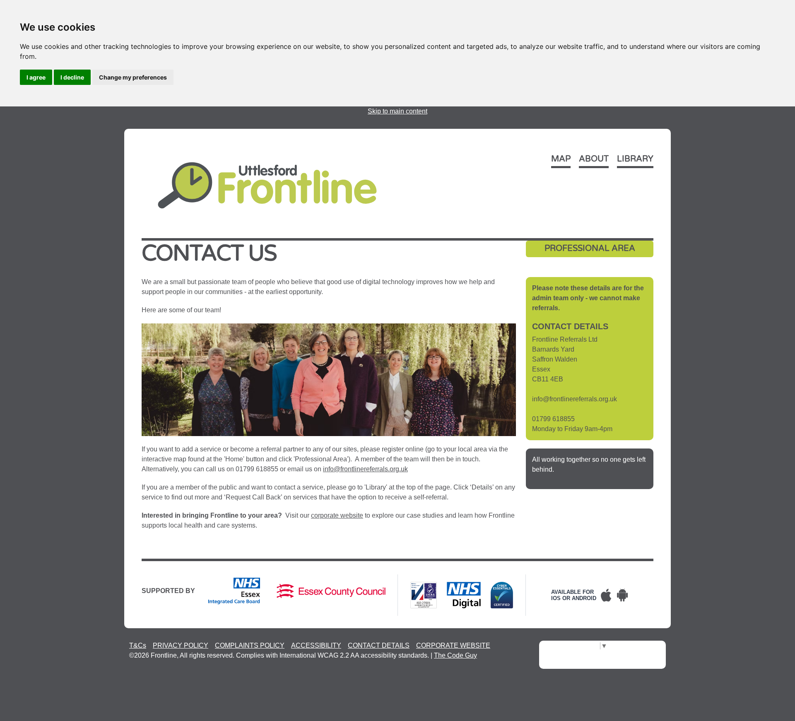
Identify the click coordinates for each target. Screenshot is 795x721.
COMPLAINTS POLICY (249, 645)
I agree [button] (36, 77)
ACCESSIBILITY (316, 645)
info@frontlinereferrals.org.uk (365, 469)
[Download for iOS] (606, 595)
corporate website (337, 515)
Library (635, 159)
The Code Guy (455, 655)
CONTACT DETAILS (379, 645)
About (594, 159)
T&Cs (137, 645)
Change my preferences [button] (133, 77)
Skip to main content (397, 111)
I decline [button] (72, 77)
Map (561, 159)
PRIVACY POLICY (180, 645)
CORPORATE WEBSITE (453, 645)
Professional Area (589, 248)
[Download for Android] (623, 595)
